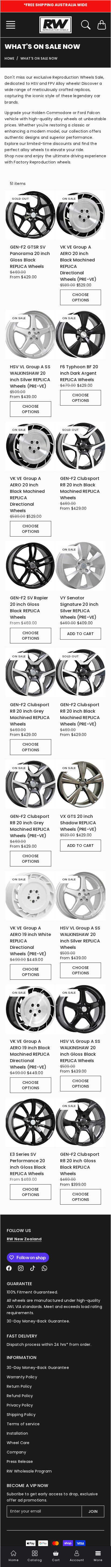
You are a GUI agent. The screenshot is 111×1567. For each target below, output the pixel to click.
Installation (17, 1433)
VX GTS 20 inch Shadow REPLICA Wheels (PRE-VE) (78, 822)
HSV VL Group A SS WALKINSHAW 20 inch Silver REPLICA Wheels (80, 937)
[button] (12, 25)
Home (9, 58)
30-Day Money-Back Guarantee (38, 1367)
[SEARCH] (86, 25)
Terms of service (23, 1424)
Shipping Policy (21, 1414)
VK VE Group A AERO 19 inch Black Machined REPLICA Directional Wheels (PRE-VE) (30, 1054)
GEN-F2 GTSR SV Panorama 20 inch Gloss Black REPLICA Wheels (30, 256)
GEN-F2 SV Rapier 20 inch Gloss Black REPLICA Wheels (29, 607)
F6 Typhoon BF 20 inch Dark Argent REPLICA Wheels (79, 373)
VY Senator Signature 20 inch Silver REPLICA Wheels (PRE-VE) (79, 607)
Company (16, 1452)
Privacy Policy (20, 1405)
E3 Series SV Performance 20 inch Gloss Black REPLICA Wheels (28, 1164)
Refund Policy (20, 1395)
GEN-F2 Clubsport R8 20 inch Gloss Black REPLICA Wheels (80, 1164)
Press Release (20, 1461)
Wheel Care (18, 1442)
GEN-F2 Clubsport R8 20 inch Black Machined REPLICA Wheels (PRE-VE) (80, 714)
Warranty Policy (22, 1377)
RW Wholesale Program (29, 1471)
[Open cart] (102, 25)
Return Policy (19, 1386)
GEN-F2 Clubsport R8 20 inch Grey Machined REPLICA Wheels (30, 714)
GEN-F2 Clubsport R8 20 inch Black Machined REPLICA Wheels (80, 488)
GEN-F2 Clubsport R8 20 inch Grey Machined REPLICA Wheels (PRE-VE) (30, 826)
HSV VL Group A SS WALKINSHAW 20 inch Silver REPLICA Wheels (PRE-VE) (30, 376)
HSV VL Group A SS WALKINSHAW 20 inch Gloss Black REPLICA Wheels (80, 1051)
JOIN (93, 1511)
